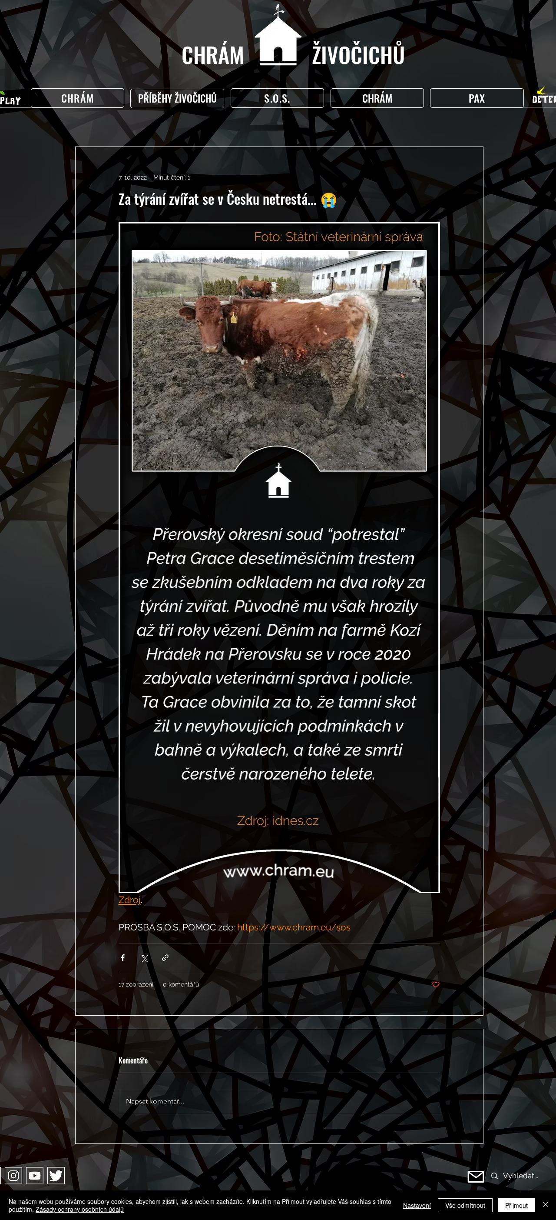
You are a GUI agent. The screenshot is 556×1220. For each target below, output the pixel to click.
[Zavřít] (545, 1205)
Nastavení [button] (417, 1205)
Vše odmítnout (465, 1205)
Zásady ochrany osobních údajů (80, 1209)
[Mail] (476, 1177)
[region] (179, 98)
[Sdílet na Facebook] (123, 957)
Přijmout (516, 1205)
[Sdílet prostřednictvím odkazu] (165, 957)
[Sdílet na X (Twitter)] (144, 957)
